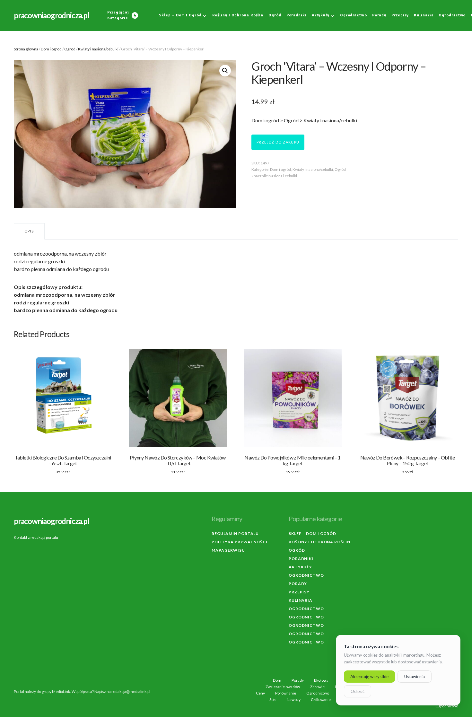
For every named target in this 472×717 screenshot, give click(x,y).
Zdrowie (317, 687)
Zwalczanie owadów (283, 687)
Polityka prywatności (239, 541)
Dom (277, 680)
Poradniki (301, 558)
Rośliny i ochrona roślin (319, 541)
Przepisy (299, 592)
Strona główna (26, 49)
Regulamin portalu (235, 533)
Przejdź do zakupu (278, 142)
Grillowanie (321, 700)
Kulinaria (300, 600)
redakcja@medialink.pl (130, 691)
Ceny (260, 693)
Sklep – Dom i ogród (312, 533)
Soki (272, 700)
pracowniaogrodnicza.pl (51, 15)
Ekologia (321, 680)
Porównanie (285, 693)
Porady (298, 583)
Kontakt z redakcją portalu (36, 537)
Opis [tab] (29, 231)
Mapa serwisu (228, 550)
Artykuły (300, 566)
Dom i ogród (51, 49)
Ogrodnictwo (306, 575)
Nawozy (294, 700)
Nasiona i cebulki (282, 175)
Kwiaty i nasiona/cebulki (98, 49)
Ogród (69, 49)
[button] (225, 70)
